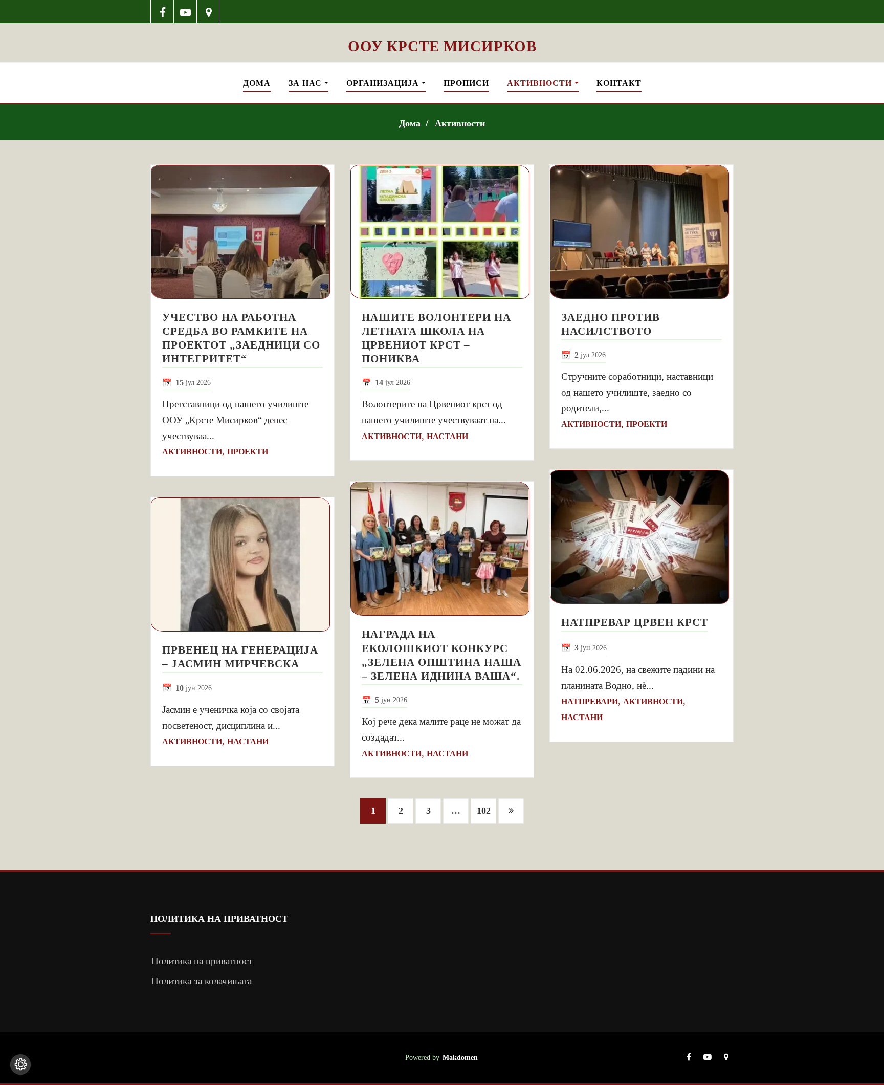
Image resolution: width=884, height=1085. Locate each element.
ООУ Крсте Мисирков (442, 46)
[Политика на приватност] (20, 1064)
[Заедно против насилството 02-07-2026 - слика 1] (641, 232)
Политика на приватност (201, 961)
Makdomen (460, 1057)
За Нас (306, 83)
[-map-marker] (208, 11)
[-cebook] (162, 11)
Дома (257, 83)
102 (484, 811)
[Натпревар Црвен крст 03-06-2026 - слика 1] (641, 537)
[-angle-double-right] (511, 811)
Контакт (619, 83)
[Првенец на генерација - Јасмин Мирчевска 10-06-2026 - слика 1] (242, 564)
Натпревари (589, 701)
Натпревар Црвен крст (634, 622)
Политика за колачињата (201, 980)
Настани (248, 741)
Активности (540, 83)
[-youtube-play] (185, 11)
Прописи (466, 83)
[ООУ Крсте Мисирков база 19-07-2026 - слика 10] (442, 29)
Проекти (247, 451)
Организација (384, 83)
